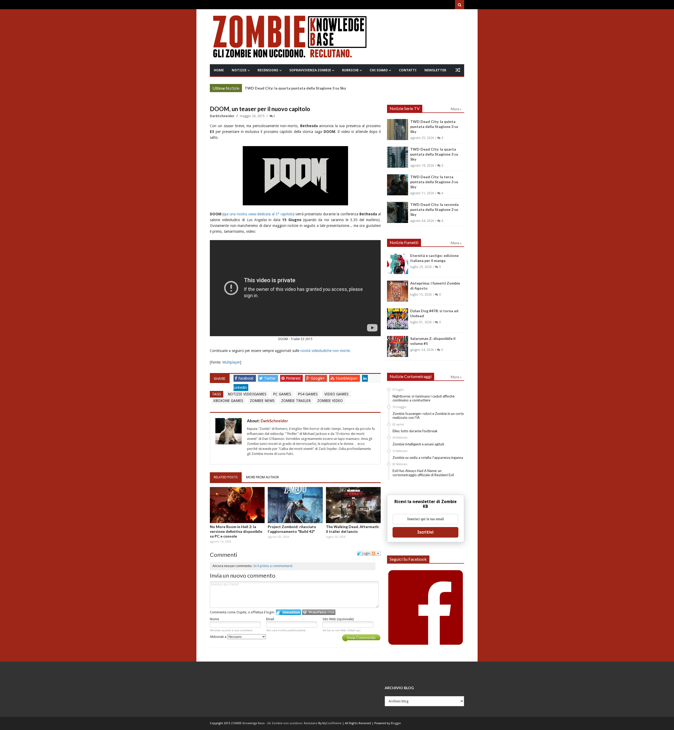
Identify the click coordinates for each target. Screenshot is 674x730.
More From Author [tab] (262, 477)
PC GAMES (282, 394)
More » (234, 89)
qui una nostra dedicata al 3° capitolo (258, 214)
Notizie (239, 70)
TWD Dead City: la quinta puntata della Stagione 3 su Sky (434, 126)
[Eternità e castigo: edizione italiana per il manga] (397, 263)
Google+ (318, 378)
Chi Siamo (379, 70)
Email (270, 619)
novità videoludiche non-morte (325, 351)
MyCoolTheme (331, 723)
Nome (214, 619)
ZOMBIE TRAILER (296, 401)
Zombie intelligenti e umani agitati (418, 444)
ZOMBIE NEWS (262, 401)
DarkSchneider (222, 116)
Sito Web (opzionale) (338, 619)
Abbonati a (218, 637)
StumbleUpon (347, 378)
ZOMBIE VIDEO (330, 401)
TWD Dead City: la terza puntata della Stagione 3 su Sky (434, 182)
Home (219, 70)
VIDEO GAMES (336, 394)
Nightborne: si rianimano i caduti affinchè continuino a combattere (423, 398)
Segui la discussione (376, 553)
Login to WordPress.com (318, 612)
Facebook (246, 378)
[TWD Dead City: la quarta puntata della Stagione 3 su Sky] (397, 157)
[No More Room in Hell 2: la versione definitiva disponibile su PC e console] (237, 505)
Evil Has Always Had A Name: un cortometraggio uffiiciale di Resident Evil (423, 473)
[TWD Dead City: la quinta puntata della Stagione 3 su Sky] (397, 129)
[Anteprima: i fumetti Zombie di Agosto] (397, 291)
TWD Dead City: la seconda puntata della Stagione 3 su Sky (434, 209)
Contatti (408, 70)
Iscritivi (425, 532)
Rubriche (350, 70)
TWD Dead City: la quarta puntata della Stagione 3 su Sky (434, 154)
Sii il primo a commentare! (273, 566)
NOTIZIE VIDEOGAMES (247, 394)
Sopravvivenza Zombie (310, 70)
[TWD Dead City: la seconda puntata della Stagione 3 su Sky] (397, 212)
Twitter (270, 378)
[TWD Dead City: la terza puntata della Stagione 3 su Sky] (397, 184)
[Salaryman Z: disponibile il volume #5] (397, 346)
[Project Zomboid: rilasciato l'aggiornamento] (295, 505)
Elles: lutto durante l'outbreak (415, 431)
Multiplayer (231, 362)
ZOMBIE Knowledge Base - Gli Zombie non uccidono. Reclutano (274, 723)
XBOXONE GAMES (228, 401)
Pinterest (293, 378)
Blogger (396, 723)
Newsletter (435, 70)
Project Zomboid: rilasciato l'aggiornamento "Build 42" (292, 529)
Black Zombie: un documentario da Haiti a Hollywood (291, 88)
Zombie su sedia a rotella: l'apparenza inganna (428, 457)
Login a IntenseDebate (288, 612)
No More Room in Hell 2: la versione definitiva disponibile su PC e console (236, 531)
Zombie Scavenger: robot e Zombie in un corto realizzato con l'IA (428, 415)
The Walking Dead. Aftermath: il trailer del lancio (352, 529)
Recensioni (267, 70)
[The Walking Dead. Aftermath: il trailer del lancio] (353, 505)
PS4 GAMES (308, 394)
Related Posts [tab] (226, 477)
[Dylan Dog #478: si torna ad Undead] (397, 318)
